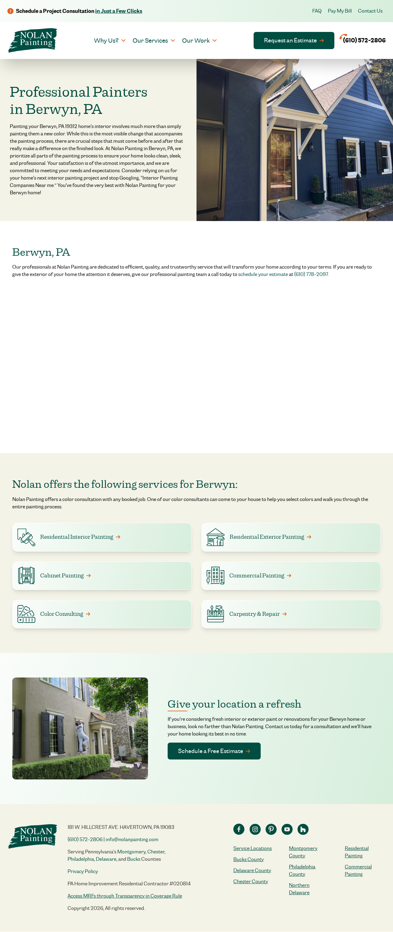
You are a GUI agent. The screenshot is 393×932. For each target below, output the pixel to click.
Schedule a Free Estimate (210, 751)
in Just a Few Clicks (118, 11)
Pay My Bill (340, 11)
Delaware (106, 859)
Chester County (250, 881)
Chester (156, 852)
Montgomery (131, 852)
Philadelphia (81, 859)
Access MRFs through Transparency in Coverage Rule (125, 896)
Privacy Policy (83, 871)
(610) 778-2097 (311, 274)
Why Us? (106, 40)
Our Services (150, 40)
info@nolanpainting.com (132, 839)
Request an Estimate (290, 40)
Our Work (196, 40)
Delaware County (252, 870)
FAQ (317, 11)
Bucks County (248, 859)
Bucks (133, 859)
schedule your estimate (263, 274)
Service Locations (252, 848)
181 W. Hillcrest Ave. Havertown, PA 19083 (121, 827)
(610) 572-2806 (85, 839)
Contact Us (370, 11)
